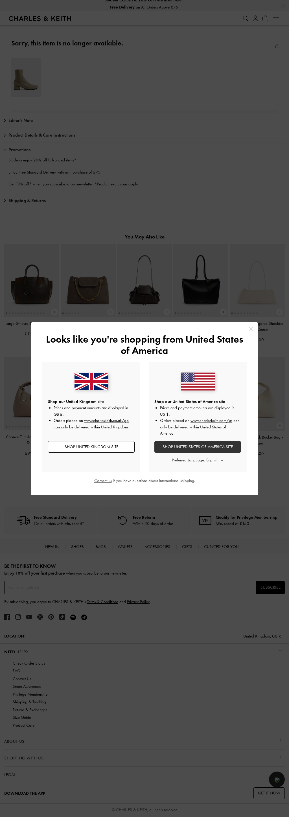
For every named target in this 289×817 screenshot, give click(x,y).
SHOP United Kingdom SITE (91, 446)
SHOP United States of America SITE (198, 446)
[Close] (251, 329)
